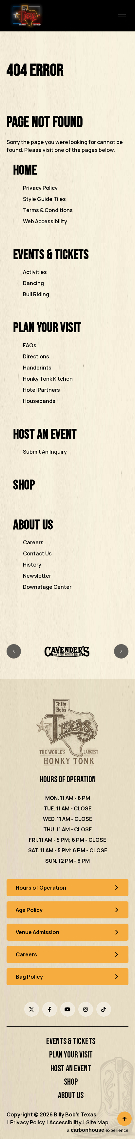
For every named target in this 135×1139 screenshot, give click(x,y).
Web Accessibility (45, 221)
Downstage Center (47, 586)
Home (25, 170)
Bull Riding (36, 294)
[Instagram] (85, 1009)
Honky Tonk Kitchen (48, 378)
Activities (35, 272)
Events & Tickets (51, 255)
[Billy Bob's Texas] (67, 733)
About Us (33, 525)
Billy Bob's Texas (26, 15)
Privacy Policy (40, 187)
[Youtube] (67, 1009)
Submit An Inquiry (45, 451)
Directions (36, 356)
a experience (97, 1130)
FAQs (29, 345)
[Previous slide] (14, 651)
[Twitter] (31, 1009)
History (32, 564)
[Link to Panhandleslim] (67, 651)
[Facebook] (49, 1009)
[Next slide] (121, 651)
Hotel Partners (41, 389)
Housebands (39, 401)
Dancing (33, 283)
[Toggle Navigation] (121, 15)
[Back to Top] (124, 1119)
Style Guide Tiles (44, 199)
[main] (67, 335)
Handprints (37, 367)
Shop (24, 485)
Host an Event (45, 434)
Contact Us (37, 553)
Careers (33, 542)
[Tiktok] (103, 1009)
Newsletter (37, 575)
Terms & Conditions (48, 210)
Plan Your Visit (47, 328)
